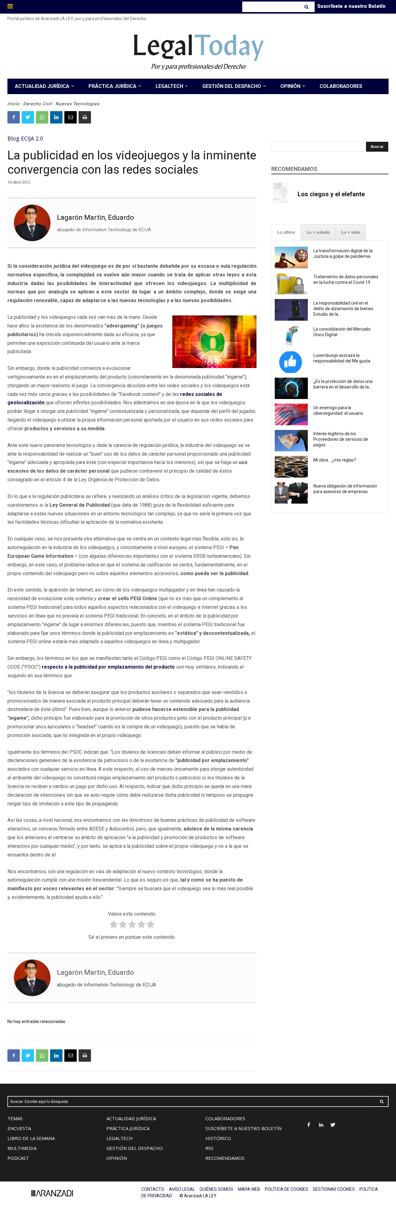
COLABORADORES (225, 1118)
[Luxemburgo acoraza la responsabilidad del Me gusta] (291, 362)
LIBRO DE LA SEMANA (31, 1138)
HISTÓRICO (218, 1138)
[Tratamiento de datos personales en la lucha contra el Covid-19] (291, 284)
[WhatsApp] (42, 117)
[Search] (307, 7)
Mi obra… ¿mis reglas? (334, 459)
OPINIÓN (116, 1158)
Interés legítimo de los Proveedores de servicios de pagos (340, 439)
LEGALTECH (119, 1138)
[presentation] (286, 232)
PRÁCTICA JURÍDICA (127, 1128)
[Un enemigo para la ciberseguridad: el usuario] (291, 414)
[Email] (70, 117)
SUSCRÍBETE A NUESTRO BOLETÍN (243, 1128)
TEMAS (15, 1118)
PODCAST (18, 1158)
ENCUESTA (19, 1128)
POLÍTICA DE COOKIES (286, 1189)
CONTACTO (152, 1189)
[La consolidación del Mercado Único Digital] (291, 336)
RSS (209, 1148)
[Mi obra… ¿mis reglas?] (291, 467)
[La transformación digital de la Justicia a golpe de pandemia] (291, 257)
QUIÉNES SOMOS (216, 1189)
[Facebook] (13, 117)
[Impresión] (85, 117)
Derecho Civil (37, 103)
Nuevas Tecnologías (77, 103)
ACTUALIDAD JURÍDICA (131, 1118)
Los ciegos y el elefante (331, 194)
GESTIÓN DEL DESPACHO (134, 1148)
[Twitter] (28, 117)
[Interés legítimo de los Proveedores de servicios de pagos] (291, 441)
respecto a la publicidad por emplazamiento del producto (108, 667)
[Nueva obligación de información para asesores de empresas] (291, 493)
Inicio (13, 103)
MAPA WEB (249, 1189)
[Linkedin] (56, 117)
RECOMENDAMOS (224, 1158)
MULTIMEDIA (22, 1148)
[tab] (286, 232)
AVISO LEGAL (182, 1189)
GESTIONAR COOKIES (334, 1189)
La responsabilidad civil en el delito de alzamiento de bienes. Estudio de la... (343, 309)
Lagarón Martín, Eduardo (95, 217)
